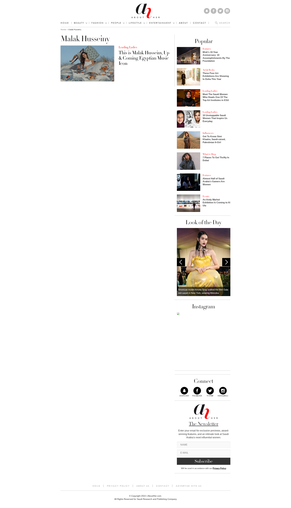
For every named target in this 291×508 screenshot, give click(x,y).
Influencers (208, 133)
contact (199, 23)
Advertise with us (189, 486)
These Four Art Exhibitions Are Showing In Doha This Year (216, 76)
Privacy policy (118, 486)
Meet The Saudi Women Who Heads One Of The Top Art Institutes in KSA (216, 97)
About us (142, 486)
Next (226, 262)
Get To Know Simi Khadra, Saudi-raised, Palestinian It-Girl (214, 139)
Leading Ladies (128, 47)
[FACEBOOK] (197, 390)
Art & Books (209, 69)
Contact (162, 486)
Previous (181, 262)
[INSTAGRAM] (223, 390)
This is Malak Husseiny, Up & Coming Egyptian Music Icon (144, 58)
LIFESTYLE (135, 23)
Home (65, 23)
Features (207, 48)
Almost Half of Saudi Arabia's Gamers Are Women (214, 181)
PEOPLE (116, 23)
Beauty (79, 23)
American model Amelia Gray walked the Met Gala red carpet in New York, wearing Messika (203, 291)
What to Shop (209, 154)
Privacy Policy (219, 468)
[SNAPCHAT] (184, 390)
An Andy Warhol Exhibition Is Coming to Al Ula (216, 202)
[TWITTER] (210, 390)
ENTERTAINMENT (160, 23)
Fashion (98, 23)
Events (206, 196)
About (183, 23)
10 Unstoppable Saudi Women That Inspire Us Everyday (215, 118)
